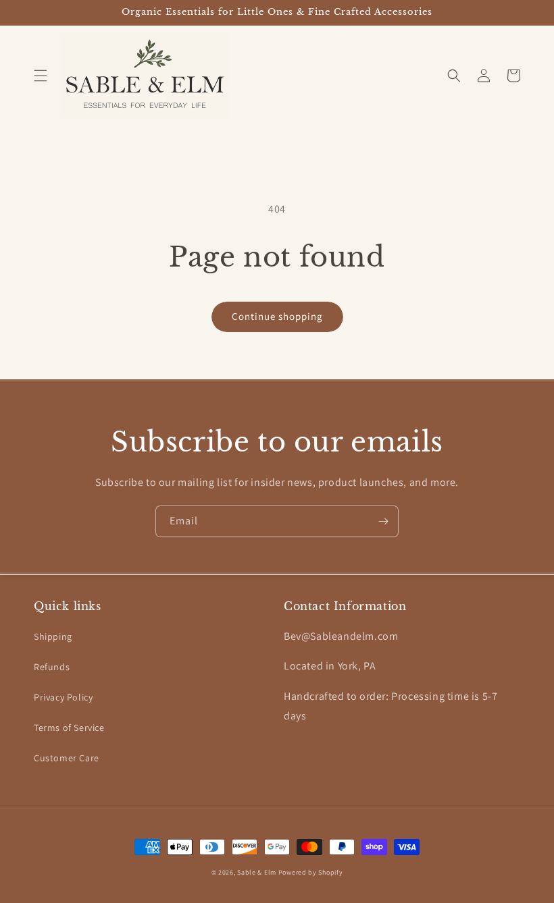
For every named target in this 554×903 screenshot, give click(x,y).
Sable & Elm (256, 872)
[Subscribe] (383, 521)
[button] (40, 75)
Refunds (52, 667)
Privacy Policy (63, 697)
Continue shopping (277, 316)
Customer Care (66, 758)
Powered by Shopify (310, 872)
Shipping (53, 636)
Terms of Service (69, 727)
